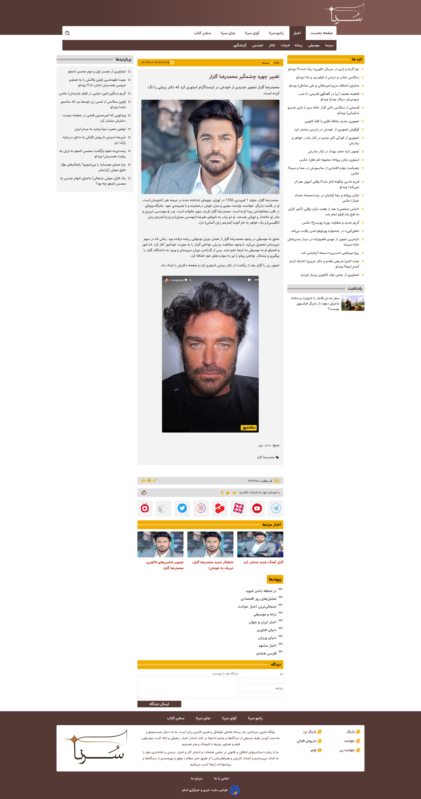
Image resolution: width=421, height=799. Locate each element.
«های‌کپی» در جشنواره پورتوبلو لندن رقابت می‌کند (325, 231)
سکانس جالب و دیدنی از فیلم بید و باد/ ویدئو (327, 77)
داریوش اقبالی (306, 741)
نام (281, 673)
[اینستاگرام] (201, 509)
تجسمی (258, 45)
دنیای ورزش (267, 638)
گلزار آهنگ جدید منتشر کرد (263, 562)
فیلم (313, 750)
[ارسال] (149, 480)
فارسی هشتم (267, 653)
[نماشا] (145, 509)
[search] (68, 33)
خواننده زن (347, 750)
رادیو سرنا (277, 33)
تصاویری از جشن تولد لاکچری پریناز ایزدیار (329, 274)
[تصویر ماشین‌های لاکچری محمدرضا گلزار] (160, 544)
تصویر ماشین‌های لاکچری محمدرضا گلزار (164, 565)
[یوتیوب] (257, 509)
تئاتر (272, 45)
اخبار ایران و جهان (263, 622)
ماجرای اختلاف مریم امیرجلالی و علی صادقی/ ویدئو (324, 85)
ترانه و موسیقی (265, 614)
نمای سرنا (228, 33)
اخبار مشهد (267, 645)
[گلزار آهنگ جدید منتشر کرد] (260, 544)
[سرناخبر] (343, 13)
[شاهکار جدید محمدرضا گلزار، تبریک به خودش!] (210, 544)
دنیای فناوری (267, 630)
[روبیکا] (163, 509)
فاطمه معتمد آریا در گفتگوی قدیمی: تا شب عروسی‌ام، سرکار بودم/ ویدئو (328, 96)
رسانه (299, 45)
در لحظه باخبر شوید (261, 591)
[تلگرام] (233, 492)
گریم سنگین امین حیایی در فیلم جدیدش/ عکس (92, 93)
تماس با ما (222, 778)
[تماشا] (220, 509)
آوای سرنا (252, 33)
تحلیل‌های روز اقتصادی (259, 599)
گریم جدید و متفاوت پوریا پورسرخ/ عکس (330, 222)
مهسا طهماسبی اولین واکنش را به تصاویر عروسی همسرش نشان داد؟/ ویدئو (97, 82)
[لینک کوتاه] (154, 480)
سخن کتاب (203, 33)
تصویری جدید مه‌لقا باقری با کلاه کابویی (332, 121)
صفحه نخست (322, 33)
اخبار (297, 33)
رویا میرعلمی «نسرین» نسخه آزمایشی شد (330, 253)
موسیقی (314, 45)
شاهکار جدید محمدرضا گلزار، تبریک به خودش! (212, 565)
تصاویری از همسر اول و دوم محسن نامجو (97, 71)
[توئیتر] (227, 492)
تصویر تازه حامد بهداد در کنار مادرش (333, 151)
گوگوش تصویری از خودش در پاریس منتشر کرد (326, 129)
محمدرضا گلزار (266, 457)
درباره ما (197, 778)
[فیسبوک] (221, 492)
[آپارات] (238, 509)
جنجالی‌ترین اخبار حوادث (257, 606)
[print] (143, 480)
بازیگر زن (309, 731)
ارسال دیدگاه (159, 704)
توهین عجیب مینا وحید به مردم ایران (100, 129)
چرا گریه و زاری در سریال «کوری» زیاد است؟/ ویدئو (323, 69)
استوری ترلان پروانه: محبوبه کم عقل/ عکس (329, 159)
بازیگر (351, 731)
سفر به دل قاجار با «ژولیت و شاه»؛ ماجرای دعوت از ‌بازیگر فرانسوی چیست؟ (315, 304)
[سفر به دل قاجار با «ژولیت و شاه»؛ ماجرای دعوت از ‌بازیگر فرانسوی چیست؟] (352, 303)
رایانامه (279, 688)
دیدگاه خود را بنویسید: (225, 673)
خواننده (349, 741)
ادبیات (285, 45)
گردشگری (240, 45)
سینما (329, 45)
